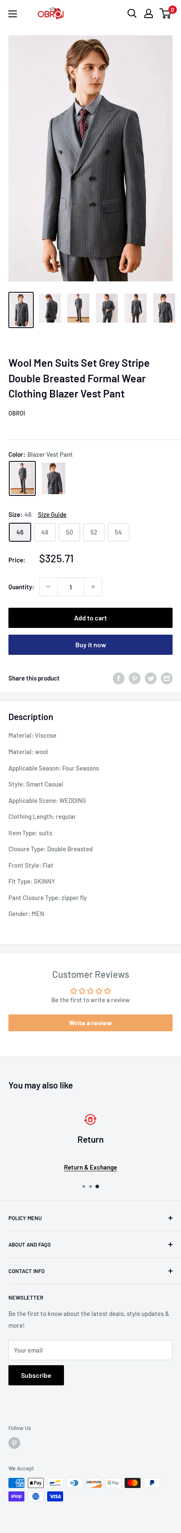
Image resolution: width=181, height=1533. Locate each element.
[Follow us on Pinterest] (14, 1443)
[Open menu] (12, 14)
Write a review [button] (90, 1023)
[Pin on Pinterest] (135, 678)
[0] (165, 13)
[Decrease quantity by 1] (48, 587)
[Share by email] (167, 678)
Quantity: (21, 586)
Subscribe (36, 1375)
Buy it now (90, 645)
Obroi (16, 413)
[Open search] (132, 13)
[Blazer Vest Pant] (22, 478)
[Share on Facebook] (119, 678)
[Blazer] (53, 478)
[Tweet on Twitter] (151, 678)
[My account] (148, 13)
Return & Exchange (90, 1167)
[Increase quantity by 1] (93, 587)
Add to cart (90, 618)
